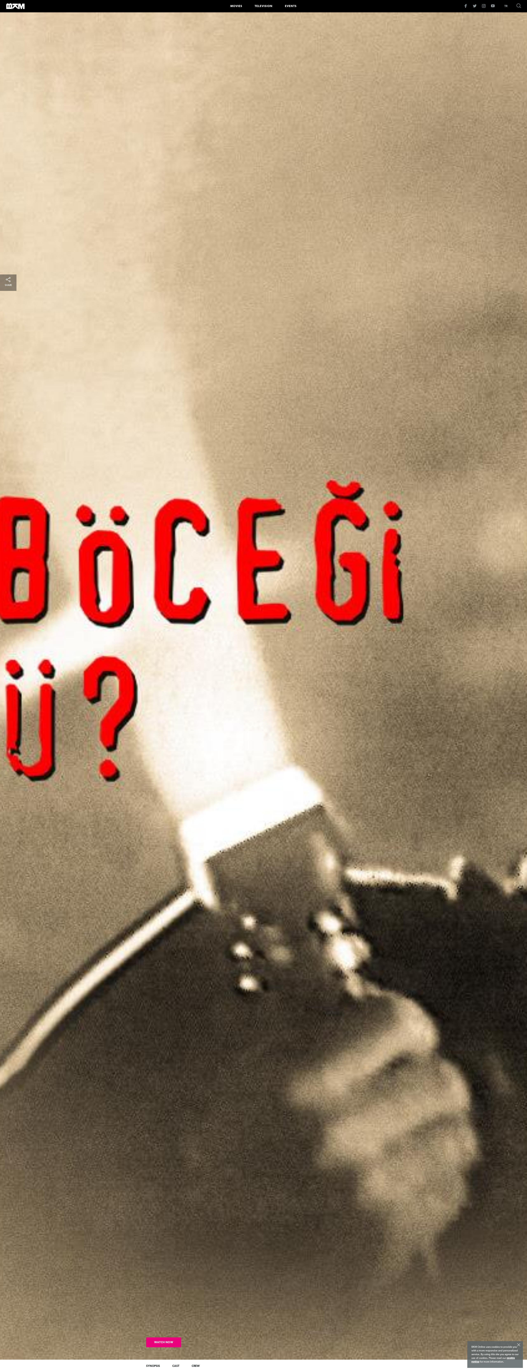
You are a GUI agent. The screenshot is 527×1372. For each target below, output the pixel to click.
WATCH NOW (163, 1342)
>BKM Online (15, 6)
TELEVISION (264, 6)
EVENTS (291, 6)
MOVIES (236, 6)
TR (505, 6)
